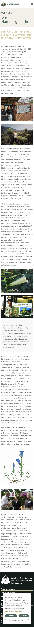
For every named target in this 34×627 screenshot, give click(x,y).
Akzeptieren (11, 616)
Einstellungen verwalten (17, 620)
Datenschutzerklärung (13, 611)
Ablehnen (24, 616)
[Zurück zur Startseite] (10, 3)
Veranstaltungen (8, 589)
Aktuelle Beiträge (8, 593)
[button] (32, 3)
